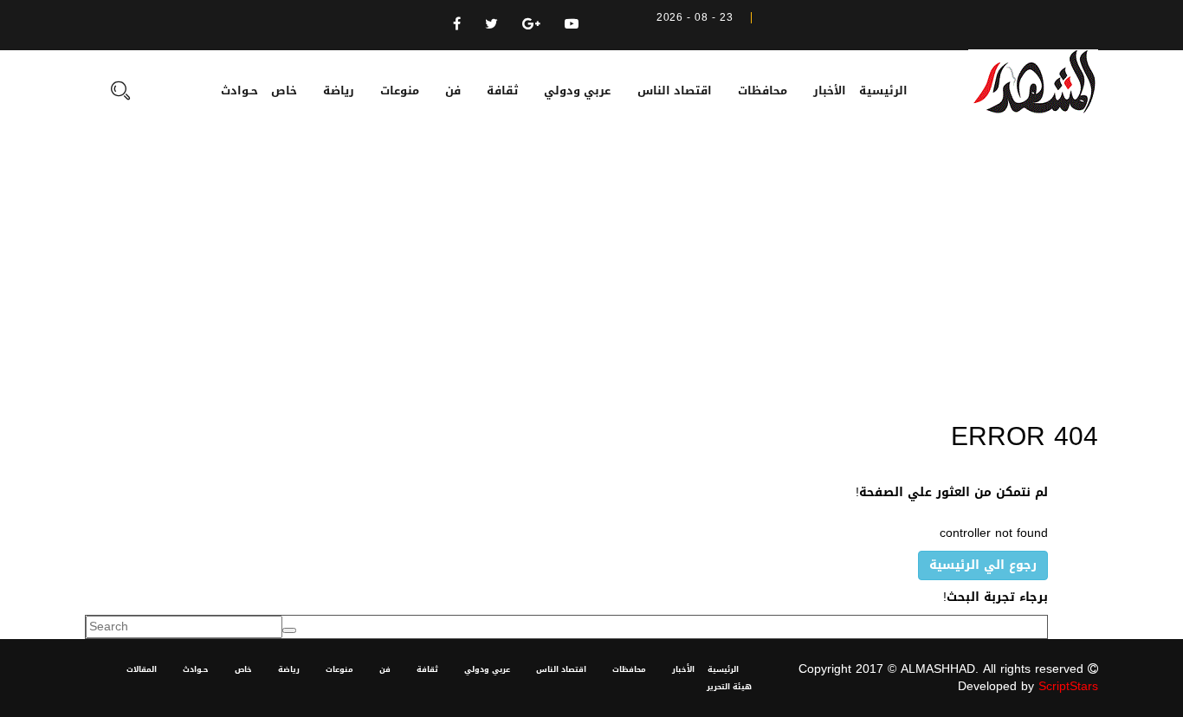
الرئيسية (883, 90)
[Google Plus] (531, 23)
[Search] (120, 92)
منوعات (399, 90)
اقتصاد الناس (674, 90)
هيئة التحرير (729, 686)
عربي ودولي (577, 90)
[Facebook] (457, 23)
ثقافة (502, 90)
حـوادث (239, 90)
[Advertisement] (591, 275)
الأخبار (829, 90)
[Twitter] (491, 23)
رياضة (338, 90)
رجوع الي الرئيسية (983, 565)
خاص (284, 90)
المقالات (141, 669)
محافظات (762, 90)
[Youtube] (572, 23)
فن (453, 90)
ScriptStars (1068, 686)
